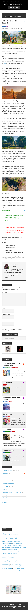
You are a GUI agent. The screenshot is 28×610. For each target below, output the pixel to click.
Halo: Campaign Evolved (9, 450)
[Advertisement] (13, 515)
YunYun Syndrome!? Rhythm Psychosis (10, 495)
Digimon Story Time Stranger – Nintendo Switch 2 (11, 364)
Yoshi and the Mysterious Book (9, 483)
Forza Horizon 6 (6, 486)
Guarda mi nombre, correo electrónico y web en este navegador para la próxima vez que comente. (12, 330)
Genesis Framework (18, 606)
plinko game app (5, 551)
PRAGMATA (5, 498)
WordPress (23, 606)
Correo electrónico (6, 314)
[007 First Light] (6, 437)
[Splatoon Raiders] (6, 390)
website (3, 541)
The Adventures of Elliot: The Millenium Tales (11, 476)
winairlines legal (5, 560)
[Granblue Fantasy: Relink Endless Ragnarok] (6, 407)
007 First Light (7, 429)
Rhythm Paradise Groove (7, 470)
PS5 (5, 26)
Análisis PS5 (9, 257)
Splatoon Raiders (7, 382)
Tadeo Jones (19, 257)
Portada (14, 256)
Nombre (4, 308)
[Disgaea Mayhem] (6, 422)
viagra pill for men (5, 533)
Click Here (4, 537)
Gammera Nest (14, 257)
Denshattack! (5, 473)
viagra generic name (6, 564)
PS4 (3, 26)
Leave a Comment (20, 28)
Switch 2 (16, 367)
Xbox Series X (7, 367)
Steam (4, 63)
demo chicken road (6, 547)
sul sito (3, 556)
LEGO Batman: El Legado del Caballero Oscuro (12, 492)
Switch (13, 367)
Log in (14, 607)
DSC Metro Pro (11, 606)
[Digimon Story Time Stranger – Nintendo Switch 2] (6, 373)
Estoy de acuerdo (14, 7)
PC (6, 26)
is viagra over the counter (7, 568)
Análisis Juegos (9, 256)
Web (3, 321)
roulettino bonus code (6, 543)
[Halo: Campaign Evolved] (6, 458)
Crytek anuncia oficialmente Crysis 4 (14, 541)
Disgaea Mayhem (7, 414)
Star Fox (4, 480)
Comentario (4, 292)
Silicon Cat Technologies (17, 604)
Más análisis (4, 502)
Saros (4, 489)
